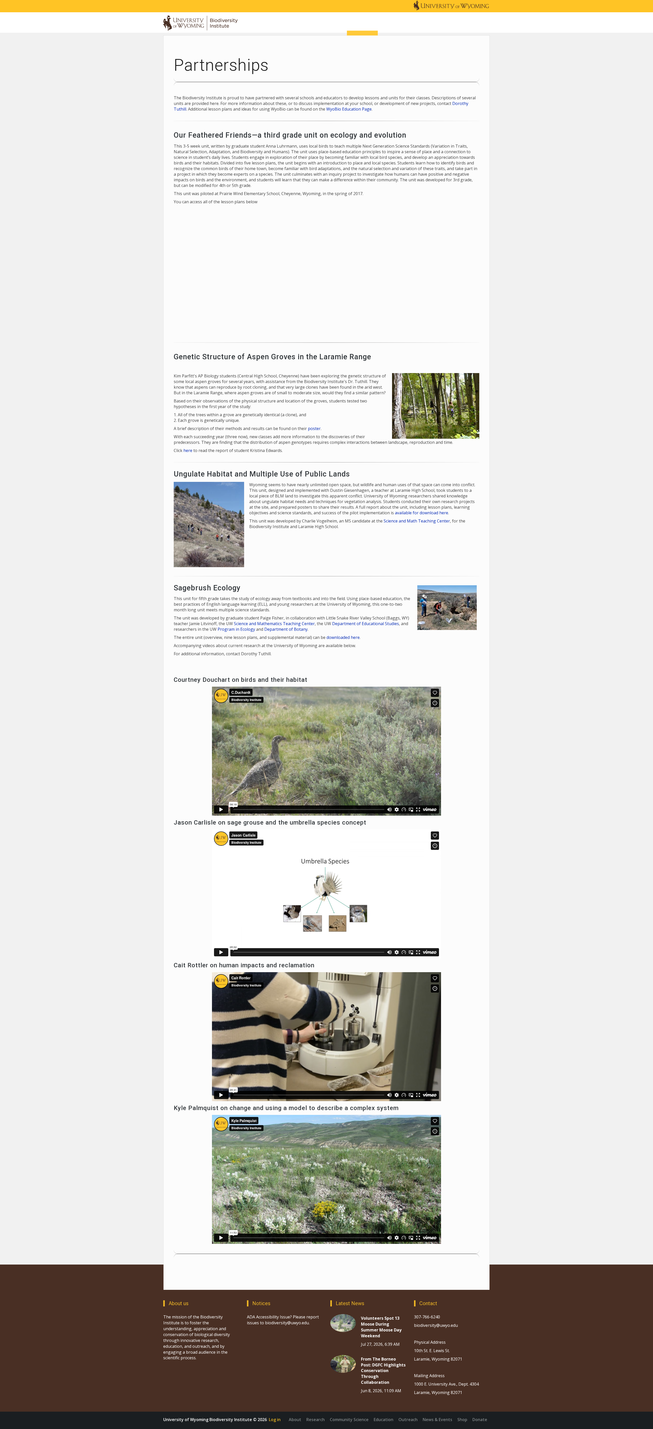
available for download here (421, 513)
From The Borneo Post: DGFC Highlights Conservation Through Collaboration (383, 1370)
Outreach (408, 1419)
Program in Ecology (236, 629)
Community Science (349, 1419)
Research (315, 1419)
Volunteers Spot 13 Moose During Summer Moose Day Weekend (381, 1327)
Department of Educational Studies (365, 623)
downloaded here (343, 637)
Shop (462, 1419)
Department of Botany (286, 629)
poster (314, 428)
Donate (479, 1419)
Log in (275, 1419)
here (187, 450)
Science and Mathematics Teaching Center (274, 623)
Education (383, 1419)
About (295, 1419)
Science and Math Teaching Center (417, 521)
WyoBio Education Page (349, 109)
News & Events (437, 1419)
